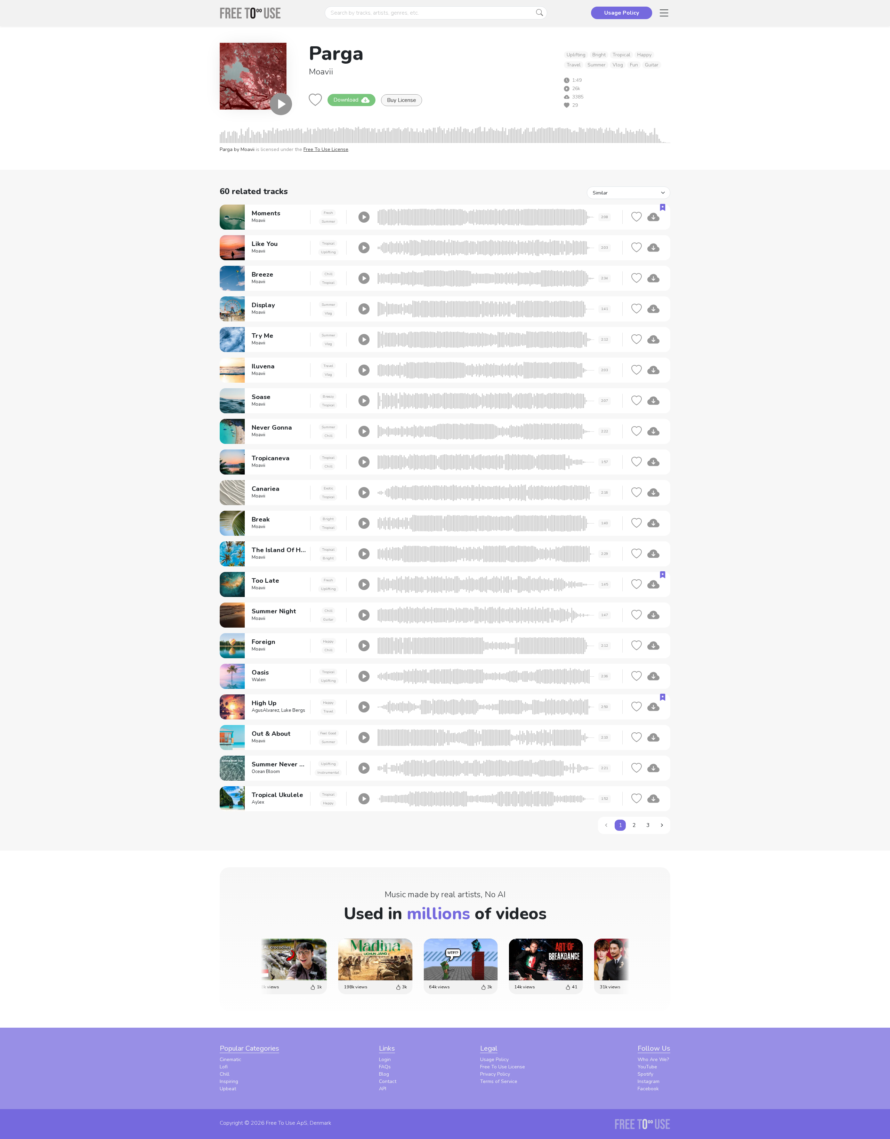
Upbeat (228, 1088)
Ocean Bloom (266, 771)
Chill (328, 274)
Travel (574, 65)
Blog (384, 1074)
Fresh (328, 212)
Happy (644, 54)
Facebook (648, 1088)
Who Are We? (653, 1059)
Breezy (328, 396)
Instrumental (328, 772)
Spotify (645, 1074)
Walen (259, 680)
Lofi (224, 1067)
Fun (634, 65)
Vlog (618, 65)
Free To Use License (326, 149)
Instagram (649, 1081)
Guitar (651, 65)
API (382, 1088)
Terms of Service (498, 1081)
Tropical (621, 54)
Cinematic (230, 1059)
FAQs (385, 1067)
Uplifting (576, 54)
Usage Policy (494, 1059)
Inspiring (229, 1081)
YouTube (647, 1067)
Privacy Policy (495, 1074)
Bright (599, 54)
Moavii (321, 71)
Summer (597, 65)
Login (385, 1059)
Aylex (258, 802)
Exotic (328, 488)
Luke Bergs (293, 710)
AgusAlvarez (265, 710)
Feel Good (328, 733)
